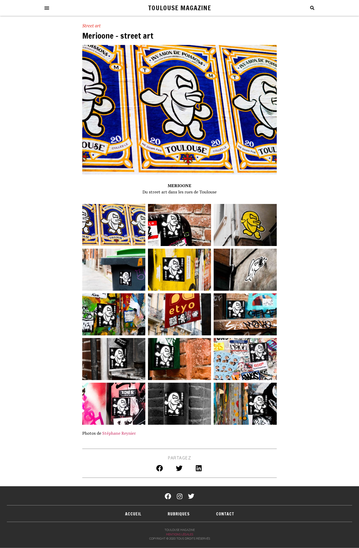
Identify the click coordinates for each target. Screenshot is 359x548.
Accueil (133, 513)
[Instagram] (179, 496)
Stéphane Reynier (119, 433)
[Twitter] (191, 496)
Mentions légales (179, 534)
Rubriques (179, 513)
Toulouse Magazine (179, 7)
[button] (47, 8)
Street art (91, 26)
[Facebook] (168, 496)
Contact (225, 513)
